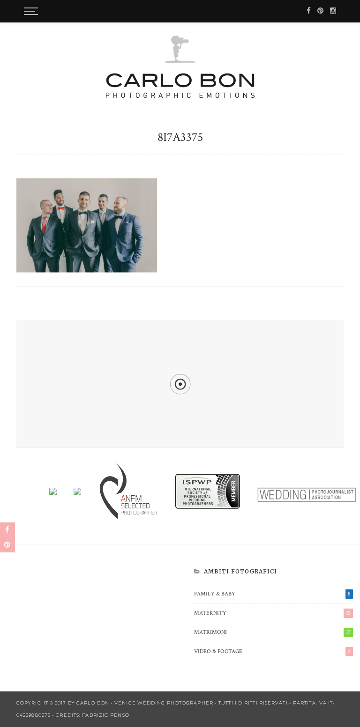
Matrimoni (272, 632)
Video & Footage (272, 651)
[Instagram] (333, 11)
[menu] (29, 11)
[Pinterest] (320, 11)
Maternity (272, 613)
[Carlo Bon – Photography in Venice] (180, 66)
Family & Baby (272, 593)
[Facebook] (308, 11)
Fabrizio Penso (105, 715)
